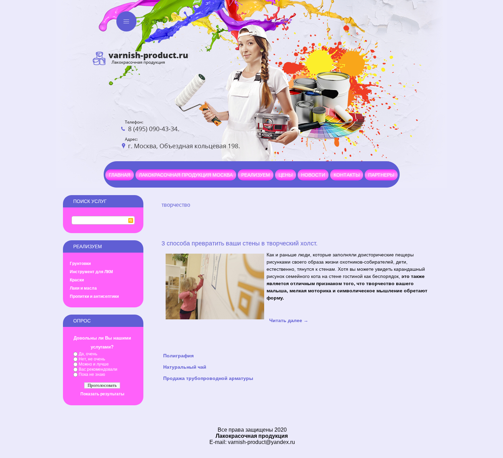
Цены (286, 175)
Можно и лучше (94, 364)
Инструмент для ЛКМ (91, 271)
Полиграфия (178, 355)
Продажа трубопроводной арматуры (208, 378)
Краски (77, 280)
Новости (313, 175)
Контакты (347, 175)
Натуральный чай (184, 367)
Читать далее (288, 320)
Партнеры (381, 175)
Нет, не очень (92, 359)
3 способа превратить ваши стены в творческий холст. (240, 243)
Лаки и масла (83, 288)
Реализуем (255, 175)
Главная (119, 175)
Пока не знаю (92, 374)
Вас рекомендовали (98, 369)
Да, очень (88, 354)
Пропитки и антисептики (94, 296)
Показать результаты (102, 394)
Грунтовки (80, 263)
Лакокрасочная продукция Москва (186, 175)
